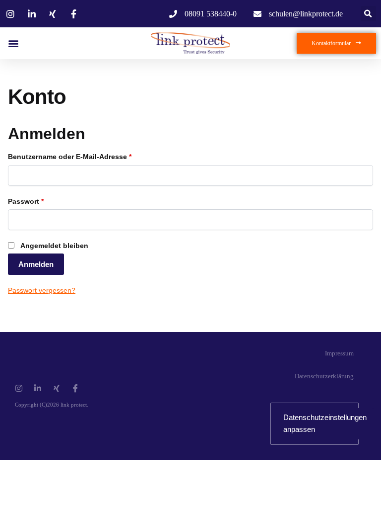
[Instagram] (19, 388)
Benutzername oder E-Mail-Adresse (69, 157)
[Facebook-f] (75, 388)
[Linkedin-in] (38, 388)
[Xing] (57, 388)
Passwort (26, 201)
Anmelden (36, 264)
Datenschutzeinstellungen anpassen (325, 423)
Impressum (339, 353)
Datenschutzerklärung (324, 376)
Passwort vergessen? (41, 290)
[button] (368, 13)
